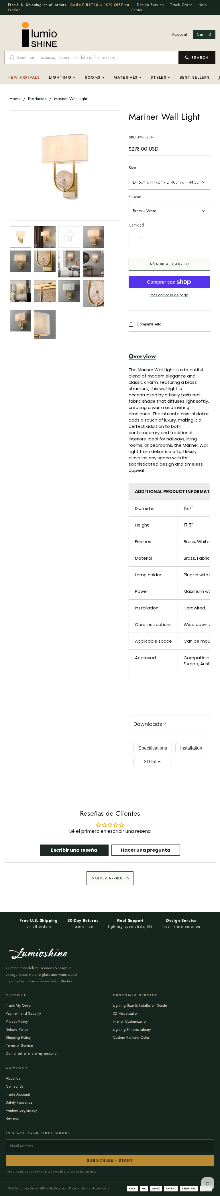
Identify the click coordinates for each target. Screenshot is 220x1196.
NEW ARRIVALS (23, 77)
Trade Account (18, 1094)
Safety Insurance (19, 1102)
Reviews (12, 1118)
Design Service (150, 4)
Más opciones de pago (169, 295)
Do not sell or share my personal (31, 1053)
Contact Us (14, 1086)
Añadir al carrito (169, 264)
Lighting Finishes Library (132, 1029)
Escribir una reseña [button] (74, 850)
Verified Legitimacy (21, 1110)
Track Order (181, 4)
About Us (13, 1078)
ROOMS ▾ (95, 77)
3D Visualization (126, 1013)
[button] (110, 878)
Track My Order (19, 1005)
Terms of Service (19, 1045)
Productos (37, 99)
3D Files (152, 761)
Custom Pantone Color (131, 1037)
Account (179, 34)
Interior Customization (130, 1021)
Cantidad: (137, 225)
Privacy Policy (17, 1021)
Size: (133, 167)
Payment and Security (23, 1013)
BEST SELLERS (195, 77)
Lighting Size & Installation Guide (140, 1005)
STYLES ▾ (160, 77)
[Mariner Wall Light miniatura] (20, 237)
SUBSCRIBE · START (110, 1161)
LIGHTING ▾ (62, 77)
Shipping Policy (18, 1037)
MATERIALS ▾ (128, 77)
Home (15, 99)
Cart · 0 (204, 34)
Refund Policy (17, 1029)
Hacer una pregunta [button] (145, 850)
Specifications (152, 748)
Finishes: (135, 196)
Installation (191, 748)
